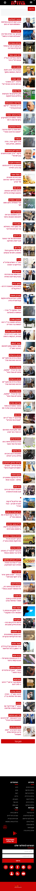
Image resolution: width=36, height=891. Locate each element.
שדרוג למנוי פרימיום (28, 819)
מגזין (16, 790)
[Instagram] (6, 867)
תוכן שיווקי (15, 805)
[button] (31, 2)
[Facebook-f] (17, 867)
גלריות (16, 796)
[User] (11, 873)
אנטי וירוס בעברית (13, 819)
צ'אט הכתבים (30, 787)
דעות (16, 793)
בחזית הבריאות (29, 793)
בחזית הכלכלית (29, 796)
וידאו (16, 787)
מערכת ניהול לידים (12, 816)
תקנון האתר (30, 827)
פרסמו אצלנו (30, 824)
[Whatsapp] (29, 867)
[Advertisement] (18, 761)
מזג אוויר (15, 802)
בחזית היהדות (30, 802)
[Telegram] (23, 867)
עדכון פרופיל (30, 813)
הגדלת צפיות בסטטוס (12, 821)
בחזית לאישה (30, 799)
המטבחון (15, 799)
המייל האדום (30, 821)
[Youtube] (23, 873)
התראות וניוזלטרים (28, 816)
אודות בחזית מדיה (29, 830)
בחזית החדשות (29, 790)
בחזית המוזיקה (29, 805)
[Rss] (17, 873)
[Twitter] (11, 867)
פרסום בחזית (14, 813)
